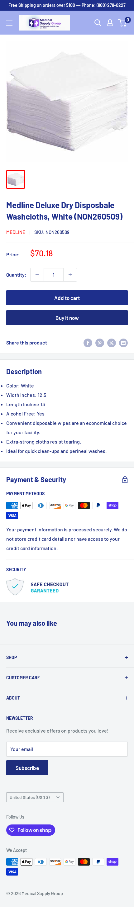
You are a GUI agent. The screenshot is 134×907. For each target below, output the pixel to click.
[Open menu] (9, 23)
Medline (15, 232)
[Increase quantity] (70, 274)
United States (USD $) (30, 797)
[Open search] (97, 22)
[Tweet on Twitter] (111, 342)
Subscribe (27, 768)
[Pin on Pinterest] (99, 342)
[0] (123, 22)
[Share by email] (123, 342)
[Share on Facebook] (88, 342)
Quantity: (16, 275)
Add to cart (67, 298)
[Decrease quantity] (37, 274)
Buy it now (67, 318)
